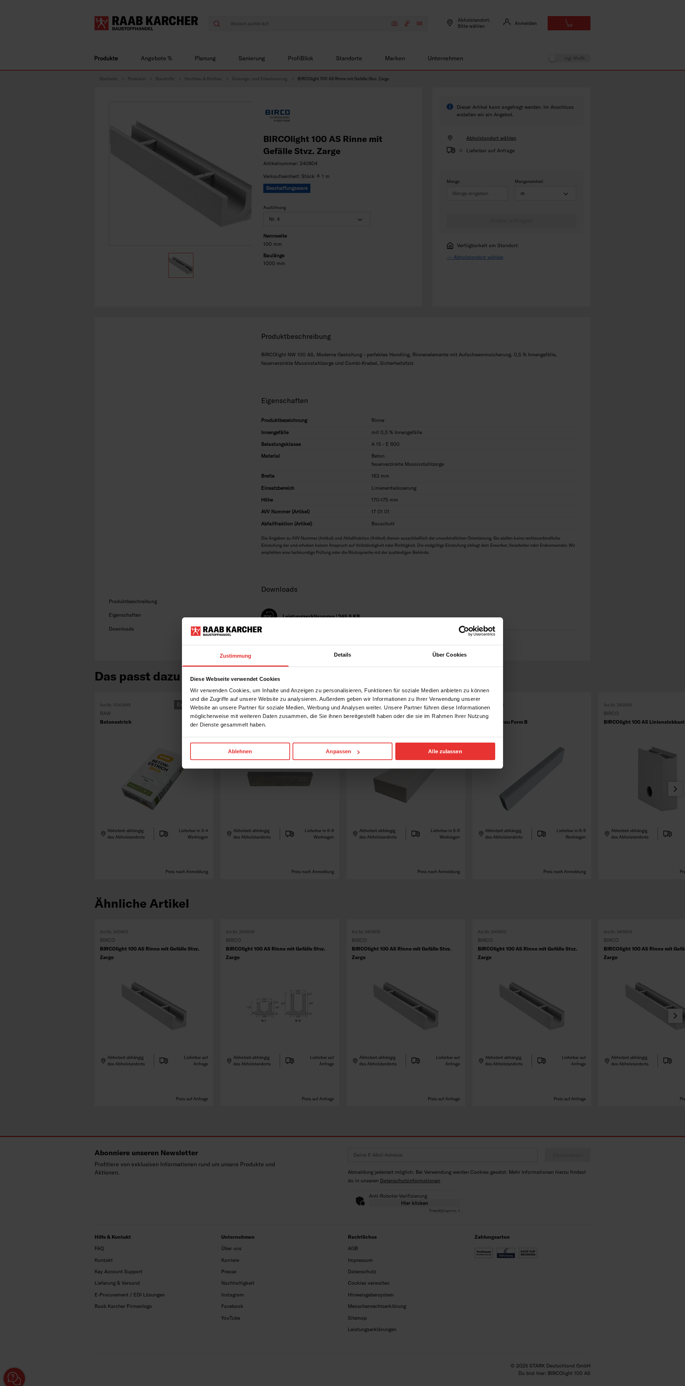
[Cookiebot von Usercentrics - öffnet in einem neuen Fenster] (464, 631)
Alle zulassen (445, 751)
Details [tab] (342, 655)
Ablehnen (240, 751)
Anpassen (338, 751)
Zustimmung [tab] (236, 656)
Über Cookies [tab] (449, 655)
